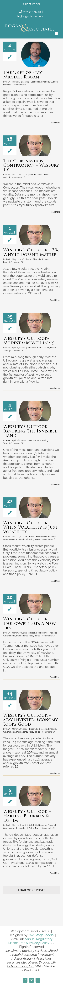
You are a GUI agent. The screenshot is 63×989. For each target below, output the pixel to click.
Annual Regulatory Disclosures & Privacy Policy (30, 941)
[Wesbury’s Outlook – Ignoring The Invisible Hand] (35, 411)
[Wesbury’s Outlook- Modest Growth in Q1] (35, 323)
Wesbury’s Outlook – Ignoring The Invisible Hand (30, 431)
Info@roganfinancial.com (31, 16)
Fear (31, 174)
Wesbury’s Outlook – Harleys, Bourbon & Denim (27, 816)
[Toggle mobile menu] (56, 33)
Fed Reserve (41, 536)
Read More (55, 123)
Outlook (54, 82)
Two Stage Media (41, 935)
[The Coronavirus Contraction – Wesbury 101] (35, 145)
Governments (33, 440)
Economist (35, 82)
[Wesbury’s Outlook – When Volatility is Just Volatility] (35, 507)
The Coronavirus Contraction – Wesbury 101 (31, 165)
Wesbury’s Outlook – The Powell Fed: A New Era (29, 623)
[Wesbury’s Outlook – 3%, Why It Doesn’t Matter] (35, 235)
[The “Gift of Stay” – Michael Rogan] (35, 54)
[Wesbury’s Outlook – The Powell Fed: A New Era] (35, 604)
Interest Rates (43, 348)
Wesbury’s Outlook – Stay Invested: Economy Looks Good (30, 720)
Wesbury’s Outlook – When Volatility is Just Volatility (30, 527)
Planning (7, 85)
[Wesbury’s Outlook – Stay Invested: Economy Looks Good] (35, 700)
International (22, 539)
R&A (8, 82)
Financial (45, 82)
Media (46, 174)
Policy (53, 348)
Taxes (5, 350)
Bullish (29, 259)
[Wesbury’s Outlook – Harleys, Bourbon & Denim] (35, 796)
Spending (44, 440)
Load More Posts (31, 890)
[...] (41, 115)
